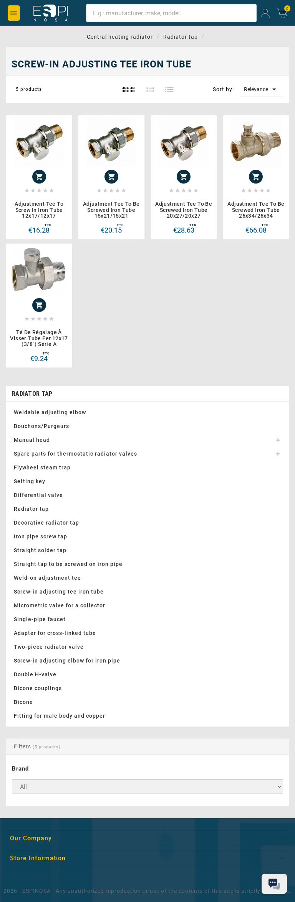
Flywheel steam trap (42, 467)
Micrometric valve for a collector (59, 605)
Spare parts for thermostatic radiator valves (75, 454)
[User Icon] (265, 13)
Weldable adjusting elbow (50, 412)
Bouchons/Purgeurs (41, 426)
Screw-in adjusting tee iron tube (59, 592)
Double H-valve (35, 674)
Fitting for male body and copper (59, 716)
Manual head (32, 440)
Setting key (29, 481)
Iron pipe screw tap (40, 536)
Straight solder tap (40, 550)
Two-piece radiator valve (49, 647)
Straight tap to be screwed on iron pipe (68, 564)
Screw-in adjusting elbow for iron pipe (67, 661)
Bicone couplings (38, 688)
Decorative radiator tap (46, 523)
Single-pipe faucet (40, 619)
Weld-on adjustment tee (47, 578)
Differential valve (38, 495)
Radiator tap (32, 393)
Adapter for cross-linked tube (55, 633)
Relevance (261, 89)
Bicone (23, 702)
